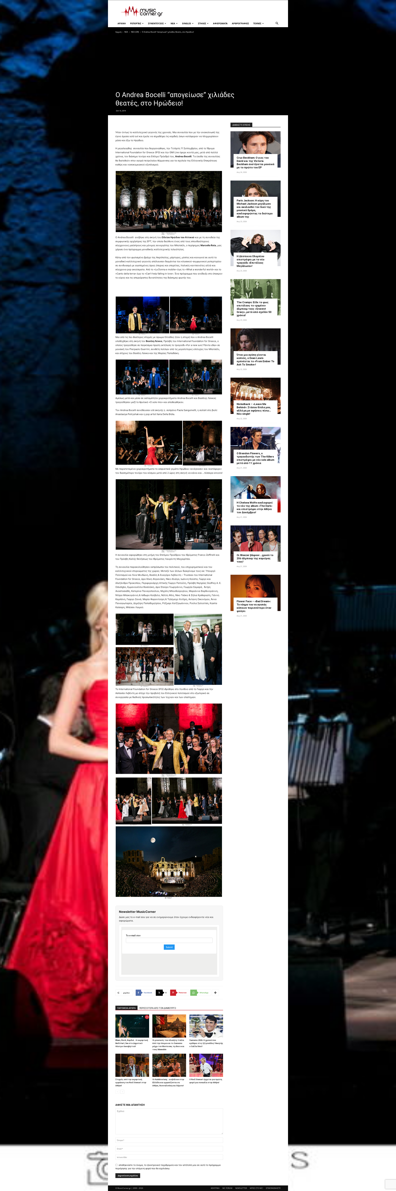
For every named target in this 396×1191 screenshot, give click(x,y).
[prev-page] (117, 1092)
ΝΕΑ (173, 23)
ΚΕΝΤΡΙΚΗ (215, 1188)
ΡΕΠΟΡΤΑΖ (135, 23)
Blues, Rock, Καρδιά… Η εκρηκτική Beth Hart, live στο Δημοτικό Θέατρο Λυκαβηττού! (131, 1043)
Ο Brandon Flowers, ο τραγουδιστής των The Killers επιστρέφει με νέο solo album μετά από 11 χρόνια (255, 458)
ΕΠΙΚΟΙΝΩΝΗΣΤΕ (273, 1188)
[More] (215, 993)
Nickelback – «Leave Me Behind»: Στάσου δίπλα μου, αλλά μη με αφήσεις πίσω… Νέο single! (254, 409)
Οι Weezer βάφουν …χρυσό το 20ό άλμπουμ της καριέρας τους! (255, 558)
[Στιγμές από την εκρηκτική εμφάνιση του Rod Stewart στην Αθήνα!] (132, 1065)
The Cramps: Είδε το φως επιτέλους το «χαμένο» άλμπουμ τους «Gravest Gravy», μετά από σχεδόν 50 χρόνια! (254, 309)
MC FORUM (227, 1188)
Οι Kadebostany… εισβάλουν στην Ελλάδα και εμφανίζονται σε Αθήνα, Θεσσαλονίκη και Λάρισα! (168, 1082)
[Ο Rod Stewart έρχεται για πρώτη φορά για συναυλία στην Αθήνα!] (206, 1065)
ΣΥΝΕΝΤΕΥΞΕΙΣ (156, 23)
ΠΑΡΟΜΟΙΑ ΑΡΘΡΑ (126, 1008)
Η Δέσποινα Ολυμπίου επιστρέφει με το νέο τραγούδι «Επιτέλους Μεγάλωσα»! (250, 261)
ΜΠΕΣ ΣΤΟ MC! (256, 1188)
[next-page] (122, 1092)
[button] (277, 23)
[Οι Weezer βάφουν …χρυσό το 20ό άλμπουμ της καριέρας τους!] (255, 543)
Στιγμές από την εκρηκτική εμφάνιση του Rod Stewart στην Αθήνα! (130, 1082)
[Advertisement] (224, 11)
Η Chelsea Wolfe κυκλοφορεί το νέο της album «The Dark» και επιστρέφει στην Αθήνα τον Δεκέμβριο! (255, 507)
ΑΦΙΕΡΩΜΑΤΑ (220, 23)
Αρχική (118, 32)
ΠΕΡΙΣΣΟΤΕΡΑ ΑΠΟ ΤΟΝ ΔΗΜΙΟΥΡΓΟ (157, 1008)
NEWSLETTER (241, 1188)
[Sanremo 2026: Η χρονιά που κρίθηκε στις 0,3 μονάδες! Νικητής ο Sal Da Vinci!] (206, 1026)
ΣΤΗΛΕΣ (202, 23)
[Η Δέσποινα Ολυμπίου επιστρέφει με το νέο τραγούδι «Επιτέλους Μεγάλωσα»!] (255, 248)
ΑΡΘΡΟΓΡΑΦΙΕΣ (240, 23)
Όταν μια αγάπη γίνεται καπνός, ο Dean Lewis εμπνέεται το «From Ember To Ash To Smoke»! (255, 359)
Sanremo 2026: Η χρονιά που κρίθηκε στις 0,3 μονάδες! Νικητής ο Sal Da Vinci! (206, 1043)
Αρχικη (122, 23)
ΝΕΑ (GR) (135, 32)
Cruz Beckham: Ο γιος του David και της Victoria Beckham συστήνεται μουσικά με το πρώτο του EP (255, 162)
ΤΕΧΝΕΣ (257, 23)
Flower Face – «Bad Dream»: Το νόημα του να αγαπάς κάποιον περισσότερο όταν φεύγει (254, 606)
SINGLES (186, 23)
